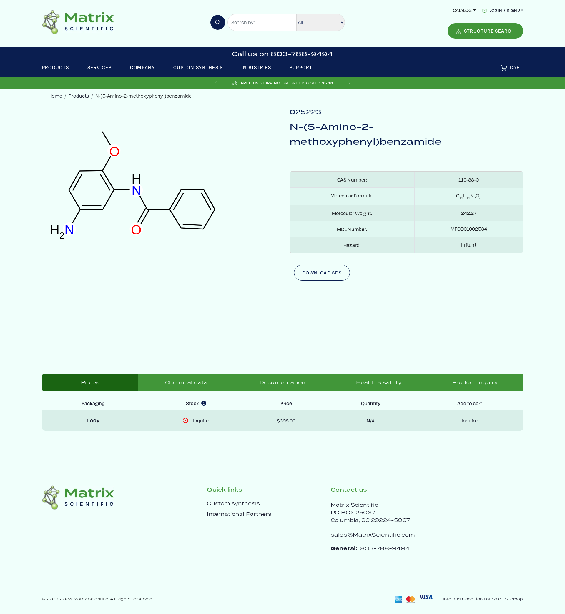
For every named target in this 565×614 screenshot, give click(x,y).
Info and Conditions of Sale (472, 598)
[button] (349, 82)
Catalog (462, 10)
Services (99, 67)
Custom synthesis (233, 503)
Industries (256, 67)
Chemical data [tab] (186, 382)
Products (55, 67)
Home (55, 95)
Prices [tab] (90, 382)
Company (142, 67)
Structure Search (489, 31)
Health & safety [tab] (378, 382)
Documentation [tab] (282, 382)
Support (301, 67)
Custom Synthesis (198, 67)
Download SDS (322, 272)
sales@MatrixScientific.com (373, 534)
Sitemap (514, 598)
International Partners (239, 514)
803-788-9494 (385, 548)
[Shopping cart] (504, 68)
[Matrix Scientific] (78, 22)
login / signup (506, 10)
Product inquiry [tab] (474, 382)
